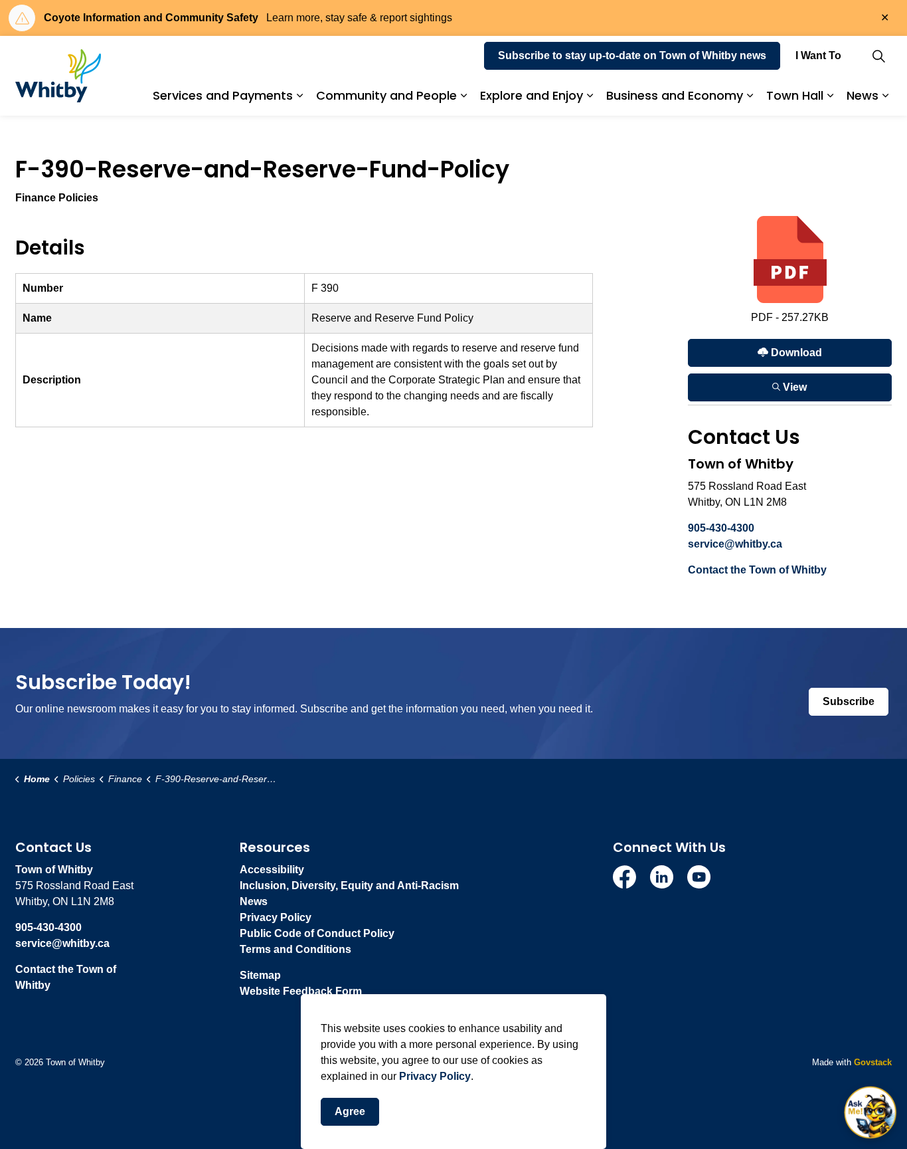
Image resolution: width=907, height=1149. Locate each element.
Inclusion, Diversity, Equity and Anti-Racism (349, 885)
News (862, 95)
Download (790, 349)
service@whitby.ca (735, 544)
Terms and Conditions (295, 949)
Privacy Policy (275, 917)
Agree (350, 1111)
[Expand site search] (878, 56)
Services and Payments (223, 95)
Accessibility (272, 869)
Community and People (386, 95)
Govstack (873, 1062)
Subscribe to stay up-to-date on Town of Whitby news (632, 55)
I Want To (818, 55)
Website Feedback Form (301, 991)
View (790, 384)
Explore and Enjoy (531, 95)
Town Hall (794, 95)
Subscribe (848, 701)
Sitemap (260, 975)
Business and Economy (674, 95)
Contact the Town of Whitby (757, 569)
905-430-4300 (721, 528)
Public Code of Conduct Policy (317, 933)
